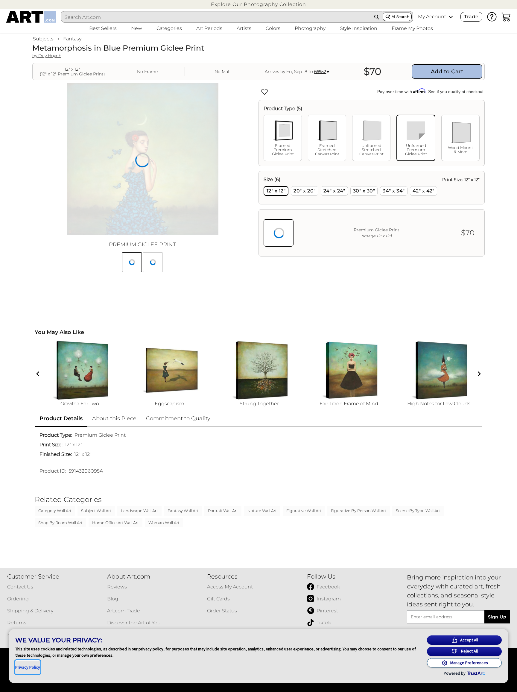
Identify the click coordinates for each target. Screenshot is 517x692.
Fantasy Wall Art (183, 510)
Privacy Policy (27, 667)
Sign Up (497, 617)
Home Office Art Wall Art (115, 522)
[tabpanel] (371, 213)
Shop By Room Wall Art (60, 522)
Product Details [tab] (61, 418)
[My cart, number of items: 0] (506, 17)
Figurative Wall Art (303, 510)
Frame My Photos (412, 28)
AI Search (400, 16)
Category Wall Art (55, 510)
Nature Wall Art (262, 510)
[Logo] (31, 17)
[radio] (276, 191)
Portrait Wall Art (223, 510)
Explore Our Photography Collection (258, 4)
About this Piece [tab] (114, 418)
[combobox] (216, 17)
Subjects (43, 39)
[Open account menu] (451, 16)
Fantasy (72, 39)
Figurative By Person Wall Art (358, 510)
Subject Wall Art (96, 510)
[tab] (283, 138)
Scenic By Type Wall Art (418, 510)
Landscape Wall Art (139, 510)
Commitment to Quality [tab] (178, 418)
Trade (471, 16)
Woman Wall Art (164, 522)
